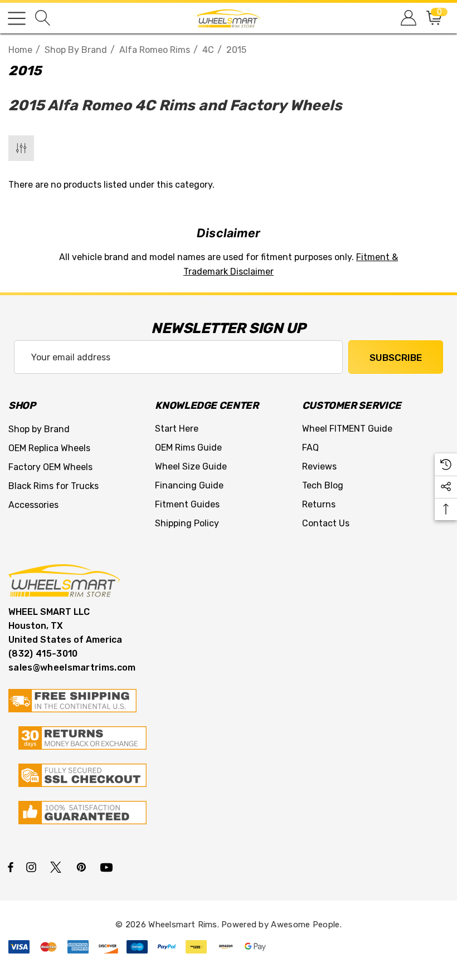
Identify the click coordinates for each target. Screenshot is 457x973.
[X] (58, 866)
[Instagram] (33, 866)
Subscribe (396, 357)
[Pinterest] (83, 866)
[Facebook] (11, 866)
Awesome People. (306, 925)
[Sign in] (407, 18)
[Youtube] (108, 866)
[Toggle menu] (17, 18)
